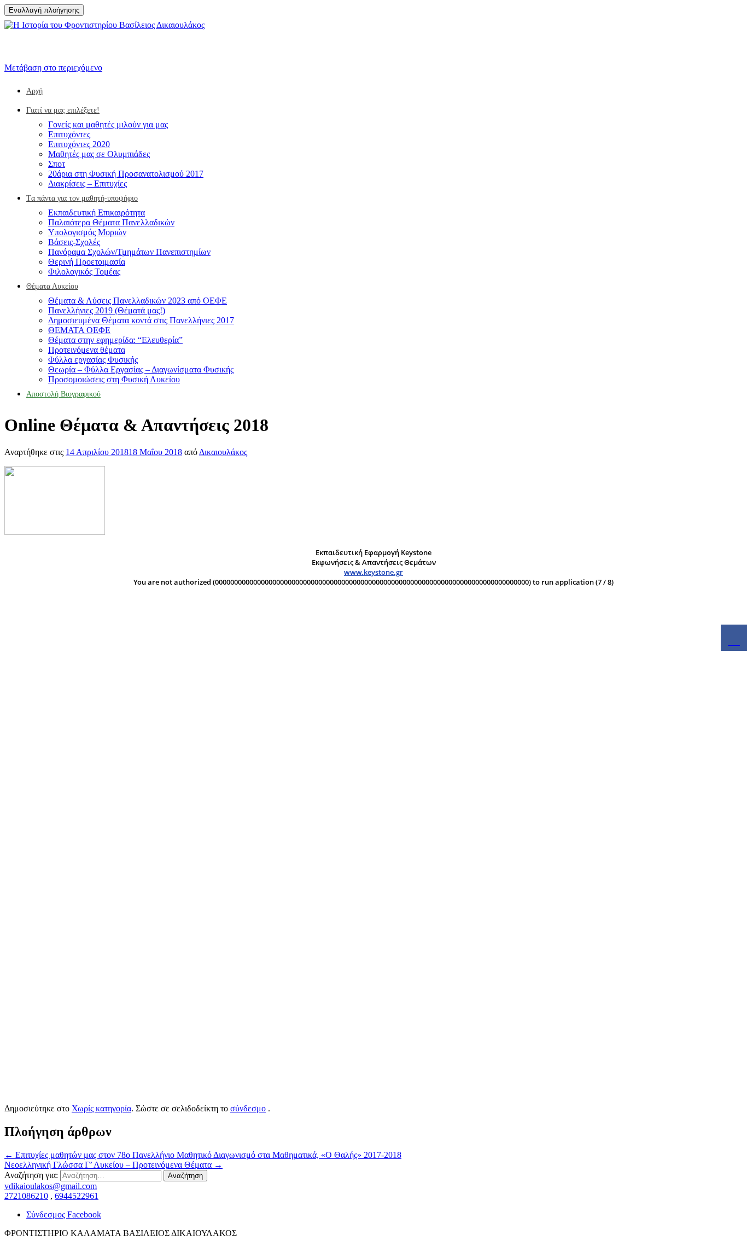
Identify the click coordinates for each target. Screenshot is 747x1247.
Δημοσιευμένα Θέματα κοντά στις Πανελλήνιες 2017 (141, 320)
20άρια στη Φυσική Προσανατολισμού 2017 (125, 173)
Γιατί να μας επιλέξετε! (63, 110)
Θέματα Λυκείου (52, 286)
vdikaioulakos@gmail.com (50, 1186)
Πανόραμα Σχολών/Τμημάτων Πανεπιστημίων (129, 252)
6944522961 (76, 1196)
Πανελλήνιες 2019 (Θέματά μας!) (106, 310)
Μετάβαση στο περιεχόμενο (53, 67)
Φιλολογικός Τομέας (84, 271)
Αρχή (34, 91)
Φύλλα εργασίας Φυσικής (93, 359)
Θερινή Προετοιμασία (86, 261)
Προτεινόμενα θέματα (86, 349)
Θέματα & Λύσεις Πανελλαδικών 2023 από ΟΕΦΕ (137, 300)
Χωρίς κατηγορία (101, 1108)
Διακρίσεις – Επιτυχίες (87, 183)
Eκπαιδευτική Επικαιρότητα (96, 212)
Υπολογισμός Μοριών (87, 232)
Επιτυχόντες (69, 134)
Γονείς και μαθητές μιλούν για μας (108, 124)
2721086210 (26, 1196)
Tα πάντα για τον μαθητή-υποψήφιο (82, 198)
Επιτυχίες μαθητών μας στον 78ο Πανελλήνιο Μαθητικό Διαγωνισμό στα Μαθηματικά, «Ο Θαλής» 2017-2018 (202, 1154)
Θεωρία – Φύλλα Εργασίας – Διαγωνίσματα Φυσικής (141, 369)
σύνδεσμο (248, 1108)
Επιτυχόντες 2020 (79, 144)
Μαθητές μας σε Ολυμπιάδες (99, 154)
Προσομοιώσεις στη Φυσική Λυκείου (114, 379)
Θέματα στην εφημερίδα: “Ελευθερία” (115, 340)
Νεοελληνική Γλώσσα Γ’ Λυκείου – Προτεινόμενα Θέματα (113, 1164)
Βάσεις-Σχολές (74, 242)
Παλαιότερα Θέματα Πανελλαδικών (111, 222)
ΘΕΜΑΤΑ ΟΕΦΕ (79, 330)
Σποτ (56, 163)
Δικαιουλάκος (223, 452)
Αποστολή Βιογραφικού (63, 394)
